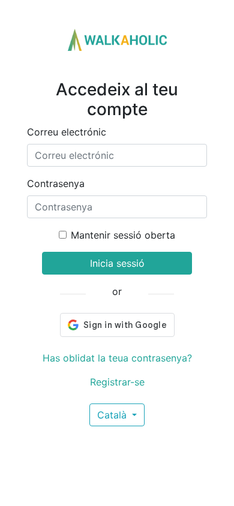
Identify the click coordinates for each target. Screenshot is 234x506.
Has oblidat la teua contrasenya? (117, 358)
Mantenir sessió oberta (123, 235)
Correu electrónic (66, 132)
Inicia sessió (117, 263)
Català (113, 415)
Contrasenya (56, 183)
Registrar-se (117, 382)
